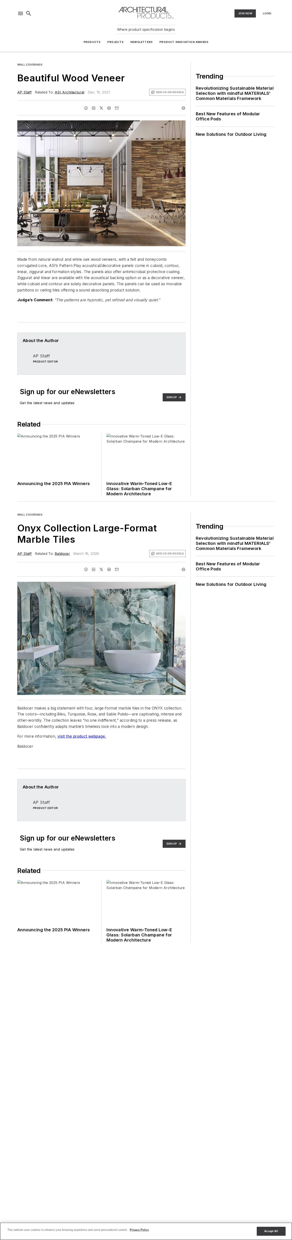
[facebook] (86, 108)
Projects (115, 42)
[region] (146, 1231)
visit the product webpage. (82, 736)
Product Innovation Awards (183, 42)
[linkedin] (93, 108)
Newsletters (141, 42)
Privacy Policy (139, 1229)
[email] (117, 108)
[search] (28, 13)
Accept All (271, 1231)
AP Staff (24, 92)
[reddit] (109, 108)
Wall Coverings (29, 64)
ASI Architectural (69, 92)
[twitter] (101, 108)
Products (92, 42)
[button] (20, 13)
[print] (183, 108)
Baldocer (62, 553)
